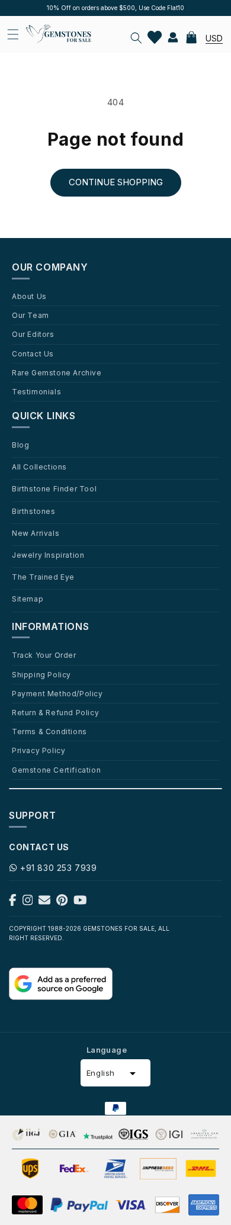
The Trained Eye (43, 577)
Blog (20, 445)
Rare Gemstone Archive (57, 372)
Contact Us (33, 353)
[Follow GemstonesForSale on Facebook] (13, 902)
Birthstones (34, 511)
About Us (29, 296)
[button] (136, 38)
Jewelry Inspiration (48, 555)
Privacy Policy (38, 750)
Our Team (30, 315)
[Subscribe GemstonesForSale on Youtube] (80, 902)
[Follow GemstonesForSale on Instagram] (28, 902)
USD (214, 38)
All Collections (39, 466)
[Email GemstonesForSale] (44, 902)
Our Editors (33, 334)
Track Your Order (44, 655)
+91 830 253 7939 (58, 868)
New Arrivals (35, 533)
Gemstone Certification (56, 770)
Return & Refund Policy (55, 712)
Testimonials (36, 391)
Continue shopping (116, 182)
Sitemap (27, 598)
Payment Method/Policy (57, 693)
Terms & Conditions (49, 731)
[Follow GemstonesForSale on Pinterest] (62, 902)
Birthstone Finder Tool (54, 488)
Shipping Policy (41, 674)
